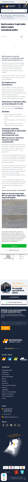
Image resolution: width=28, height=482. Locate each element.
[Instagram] (7, 425)
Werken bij (4, 387)
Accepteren (14, 246)
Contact (4, 398)
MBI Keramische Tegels (18, 15)
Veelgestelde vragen (7, 370)
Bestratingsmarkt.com (15, 477)
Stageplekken (5, 389)
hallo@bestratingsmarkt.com (11, 417)
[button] (4, 477)
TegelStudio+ (5, 372)
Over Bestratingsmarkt (7, 396)
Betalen (4, 379)
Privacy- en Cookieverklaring (9, 392)
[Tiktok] (19, 425)
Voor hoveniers (5, 374)
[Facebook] (3, 425)
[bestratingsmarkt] (14, 341)
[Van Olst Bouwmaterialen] (23, 358)
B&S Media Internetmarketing (17, 478)
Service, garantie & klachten (9, 385)
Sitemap (21, 477)
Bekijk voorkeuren (14, 250)
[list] (25, 36)
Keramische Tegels (7, 15)
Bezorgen (4, 381)
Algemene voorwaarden (8, 394)
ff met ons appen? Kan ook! (15, 302)
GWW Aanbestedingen (7, 376)
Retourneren (5, 383)
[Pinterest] (15, 425)
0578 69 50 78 (15, 297)
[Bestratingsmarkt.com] (4, 358)
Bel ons (19, 7)
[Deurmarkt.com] (10, 358)
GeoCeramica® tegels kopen (7, 16)
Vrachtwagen (25, 6)
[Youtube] (11, 425)
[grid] (21, 36)
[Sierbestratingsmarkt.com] (16, 358)
